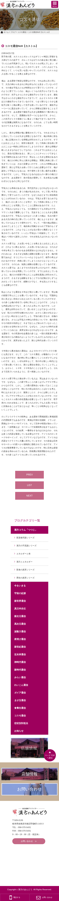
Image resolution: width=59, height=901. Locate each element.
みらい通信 (20, 677)
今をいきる (20, 585)
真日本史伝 (20, 608)
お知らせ (18, 731)
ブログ (13, 32)
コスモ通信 (22, 32)
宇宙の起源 (20, 593)
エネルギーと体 (23, 553)
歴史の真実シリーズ (25, 578)
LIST (29, 485)
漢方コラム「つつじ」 (25, 530)
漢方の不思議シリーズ (26, 545)
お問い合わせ (27, 841)
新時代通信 (20, 669)
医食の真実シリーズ (25, 569)
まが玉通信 (20, 700)
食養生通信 (20, 708)
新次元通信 (20, 616)
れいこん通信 (21, 685)
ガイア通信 (20, 692)
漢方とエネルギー (24, 562)
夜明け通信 (20, 639)
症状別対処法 (21, 723)
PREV (29, 474)
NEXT (29, 495)
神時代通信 (20, 662)
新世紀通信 (20, 647)
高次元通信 (20, 624)
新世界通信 (20, 601)
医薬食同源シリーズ (25, 537)
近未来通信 (20, 654)
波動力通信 (20, 631)
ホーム (6, 32)
